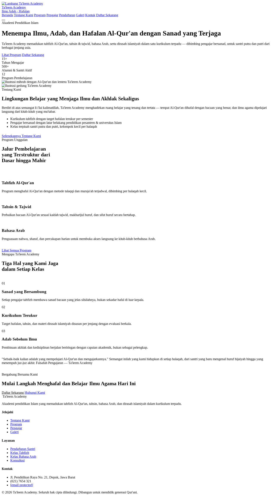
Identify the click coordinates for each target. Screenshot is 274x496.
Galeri (80, 15)
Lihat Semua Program (16, 250)
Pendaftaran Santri (22, 449)
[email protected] (21, 485)
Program (40, 15)
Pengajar (52, 15)
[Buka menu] (3, 20)
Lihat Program (11, 55)
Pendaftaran (67, 15)
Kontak (90, 15)
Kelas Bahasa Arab (23, 456)
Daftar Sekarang (107, 15)
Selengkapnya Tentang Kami (21, 136)
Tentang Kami (23, 15)
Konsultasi (17, 460)
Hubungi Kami (35, 392)
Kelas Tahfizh (19, 453)
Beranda (7, 15)
